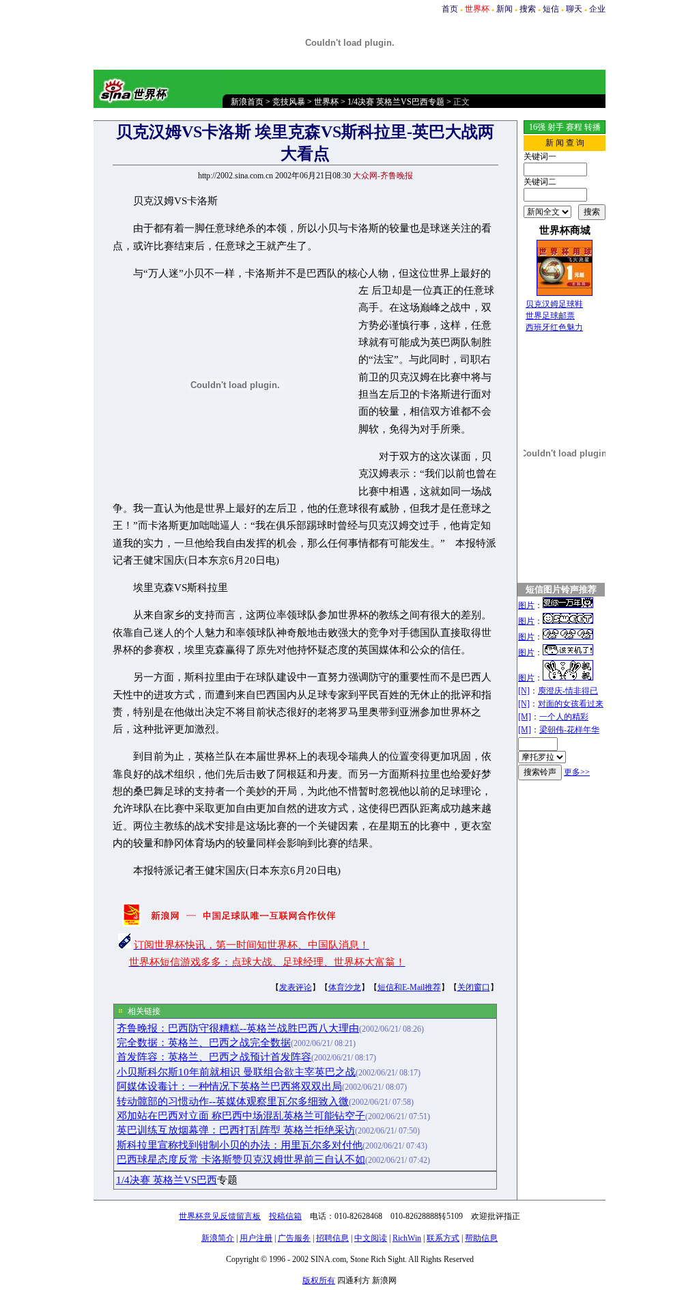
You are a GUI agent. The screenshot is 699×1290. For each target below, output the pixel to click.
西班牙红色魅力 (554, 327)
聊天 (574, 9)
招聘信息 (332, 1238)
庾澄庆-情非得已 (568, 691)
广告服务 (294, 1238)
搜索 (527, 9)
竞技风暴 (288, 102)
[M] (524, 717)
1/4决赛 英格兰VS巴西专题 (395, 102)
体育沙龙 (344, 987)
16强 (537, 127)
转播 (592, 127)
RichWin (407, 1238)
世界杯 (326, 102)
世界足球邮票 (550, 315)
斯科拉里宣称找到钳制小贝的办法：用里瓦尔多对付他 (239, 1145)
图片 (526, 605)
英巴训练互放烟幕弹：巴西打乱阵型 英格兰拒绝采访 (236, 1130)
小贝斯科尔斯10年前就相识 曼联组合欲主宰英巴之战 (236, 1072)
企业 (597, 9)
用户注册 (256, 1238)
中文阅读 (370, 1238)
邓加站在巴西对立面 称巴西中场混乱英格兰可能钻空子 (241, 1115)
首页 (450, 9)
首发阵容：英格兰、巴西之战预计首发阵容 (214, 1057)
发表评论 (295, 987)
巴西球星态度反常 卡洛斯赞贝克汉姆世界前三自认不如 (241, 1159)
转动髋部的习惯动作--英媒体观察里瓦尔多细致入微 (233, 1101)
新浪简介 (217, 1238)
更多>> (577, 772)
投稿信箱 (285, 1216)
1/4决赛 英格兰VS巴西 (166, 1180)
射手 (555, 127)
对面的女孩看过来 (570, 704)
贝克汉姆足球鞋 (554, 304)
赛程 (574, 127)
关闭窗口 (473, 987)
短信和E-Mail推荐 (409, 987)
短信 (551, 9)
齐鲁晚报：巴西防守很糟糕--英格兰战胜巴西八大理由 (238, 1028)
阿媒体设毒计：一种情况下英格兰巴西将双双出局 (229, 1086)
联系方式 (443, 1238)
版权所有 (318, 1280)
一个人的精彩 (563, 717)
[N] (524, 691)
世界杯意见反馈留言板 (220, 1216)
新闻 (504, 9)
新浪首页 (247, 102)
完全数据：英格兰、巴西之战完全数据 (204, 1042)
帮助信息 (481, 1238)
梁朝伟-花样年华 (569, 730)
